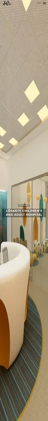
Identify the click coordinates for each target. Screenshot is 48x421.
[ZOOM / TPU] (7, 3)
